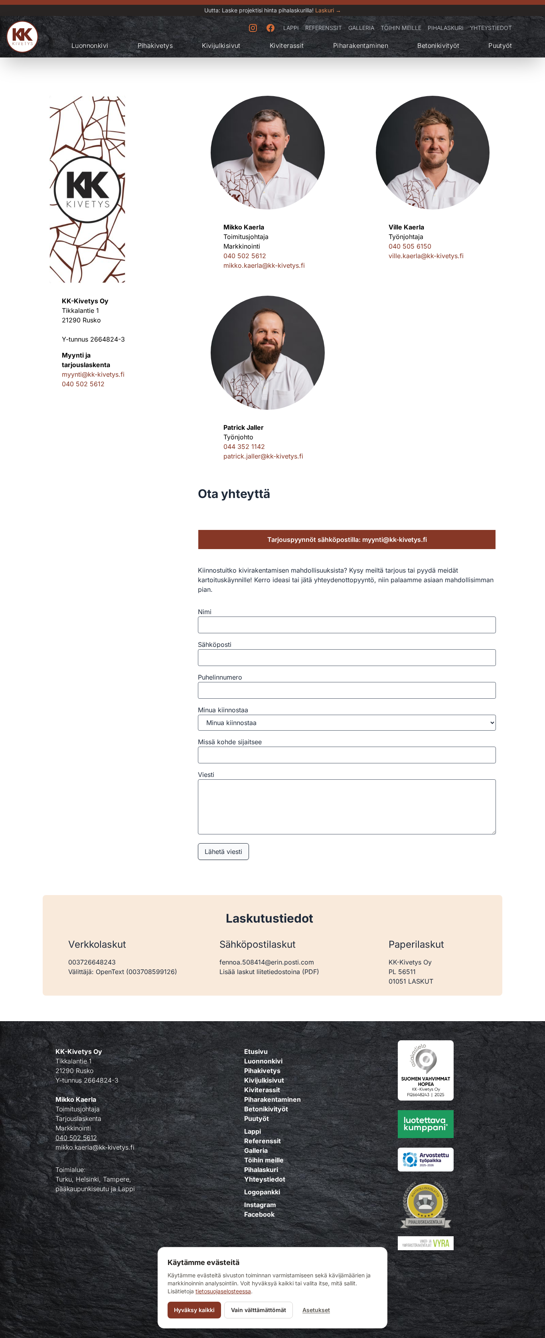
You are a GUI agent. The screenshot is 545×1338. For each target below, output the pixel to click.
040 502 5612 (83, 384)
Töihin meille (401, 27)
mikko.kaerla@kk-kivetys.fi (264, 265)
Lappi (291, 27)
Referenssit (323, 27)
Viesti (206, 775)
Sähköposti (214, 644)
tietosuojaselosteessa (223, 1291)
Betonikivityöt (438, 45)
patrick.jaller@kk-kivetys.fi (263, 456)
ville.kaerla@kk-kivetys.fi (426, 256)
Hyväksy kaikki (194, 1309)
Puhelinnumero (220, 677)
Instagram (260, 1205)
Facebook (259, 1214)
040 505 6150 (410, 246)
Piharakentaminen (360, 45)
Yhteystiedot (491, 27)
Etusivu (256, 1051)
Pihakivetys (155, 45)
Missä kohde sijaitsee (230, 742)
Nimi (204, 612)
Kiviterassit (287, 45)
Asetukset (316, 1309)
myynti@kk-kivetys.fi (93, 374)
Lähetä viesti (223, 852)
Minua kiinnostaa (223, 710)
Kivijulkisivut (221, 45)
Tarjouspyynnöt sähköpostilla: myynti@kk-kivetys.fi (347, 540)
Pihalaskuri (446, 27)
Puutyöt (500, 45)
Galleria (361, 27)
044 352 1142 (244, 447)
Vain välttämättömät (258, 1309)
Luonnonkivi (89, 45)
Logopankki (262, 1192)
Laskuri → (328, 10)
